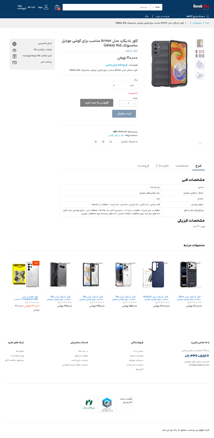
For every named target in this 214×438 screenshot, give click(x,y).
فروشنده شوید (162, 16)
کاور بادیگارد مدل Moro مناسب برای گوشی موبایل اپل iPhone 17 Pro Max (189, 298)
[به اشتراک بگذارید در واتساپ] (111, 142)
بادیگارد (128, 50)
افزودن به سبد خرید (97, 103)
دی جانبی (35, 291)
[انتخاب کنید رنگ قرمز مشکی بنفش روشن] (125, 85)
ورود (40, 7)
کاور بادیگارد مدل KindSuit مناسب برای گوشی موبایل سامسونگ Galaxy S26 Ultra (155, 298)
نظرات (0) (162, 166)
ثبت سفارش (124, 113)
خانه (207, 23)
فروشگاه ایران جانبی (193, 291)
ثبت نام (31, 7)
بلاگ (147, 16)
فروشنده (143, 166)
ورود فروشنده (21, 7)
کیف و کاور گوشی (116, 135)
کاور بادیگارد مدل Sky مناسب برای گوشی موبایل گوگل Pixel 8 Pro (58, 298)
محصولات (197, 23)
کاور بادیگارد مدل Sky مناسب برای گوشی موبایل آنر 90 (91, 298)
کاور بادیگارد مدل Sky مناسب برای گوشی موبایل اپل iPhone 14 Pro (124, 298)
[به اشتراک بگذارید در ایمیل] (103, 142)
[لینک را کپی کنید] (96, 142)
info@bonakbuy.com (199, 365)
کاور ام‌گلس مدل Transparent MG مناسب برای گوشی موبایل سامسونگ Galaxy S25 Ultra (26, 298)
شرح (198, 166)
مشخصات (182, 166)
